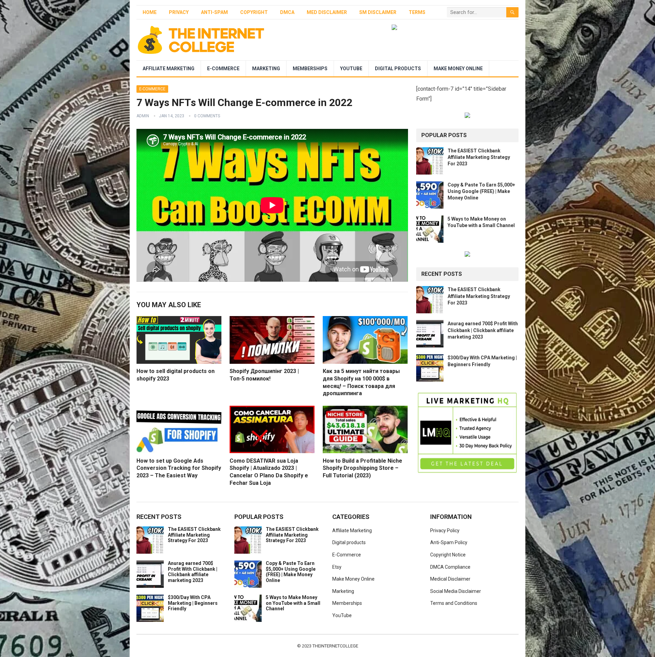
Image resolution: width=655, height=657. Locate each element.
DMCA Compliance (450, 567)
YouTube (351, 68)
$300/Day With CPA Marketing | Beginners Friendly (193, 603)
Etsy (336, 567)
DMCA (287, 12)
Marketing (266, 68)
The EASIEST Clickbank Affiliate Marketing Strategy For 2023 (479, 157)
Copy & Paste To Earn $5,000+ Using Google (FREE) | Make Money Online (481, 191)
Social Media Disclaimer (455, 591)
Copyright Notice (448, 554)
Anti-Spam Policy (448, 542)
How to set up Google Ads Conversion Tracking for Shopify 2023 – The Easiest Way (178, 468)
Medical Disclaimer (450, 579)
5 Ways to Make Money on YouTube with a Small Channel (293, 603)
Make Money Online (458, 68)
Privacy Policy (445, 530)
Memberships (310, 68)
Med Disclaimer (327, 12)
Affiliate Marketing (168, 68)
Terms (417, 12)
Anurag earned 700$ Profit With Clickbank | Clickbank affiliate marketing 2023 (483, 330)
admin (142, 116)
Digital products (398, 68)
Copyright (254, 12)
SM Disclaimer (377, 12)
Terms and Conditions (453, 603)
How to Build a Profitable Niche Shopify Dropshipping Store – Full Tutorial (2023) (362, 468)
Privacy (179, 12)
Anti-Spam (214, 12)
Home (150, 12)
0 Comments (207, 116)
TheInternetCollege (335, 645)
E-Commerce (223, 68)
